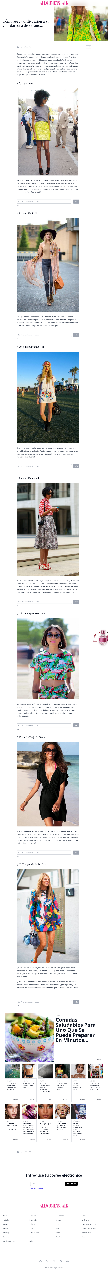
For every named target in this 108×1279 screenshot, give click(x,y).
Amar (84, 1237)
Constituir (33, 1237)
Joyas (31, 1228)
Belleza (58, 1220)
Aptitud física (86, 1233)
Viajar (5, 1216)
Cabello (6, 1220)
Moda (58, 1233)
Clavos (5, 1224)
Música (32, 1224)
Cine (57, 1224)
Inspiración (34, 1220)
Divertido (59, 1237)
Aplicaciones (60, 1216)
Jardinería (85, 1220)
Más (76, 201)
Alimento (27, 47)
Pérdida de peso (9, 1241)
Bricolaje (6, 1233)
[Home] (18, 47)
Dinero (58, 1228)
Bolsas (5, 1228)
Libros (84, 1216)
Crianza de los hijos (89, 1228)
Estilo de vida (71, 1184)
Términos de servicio (37, 1189)
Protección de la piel (89, 1224)
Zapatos (6, 1237)
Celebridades (34, 1233)
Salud (32, 1241)
